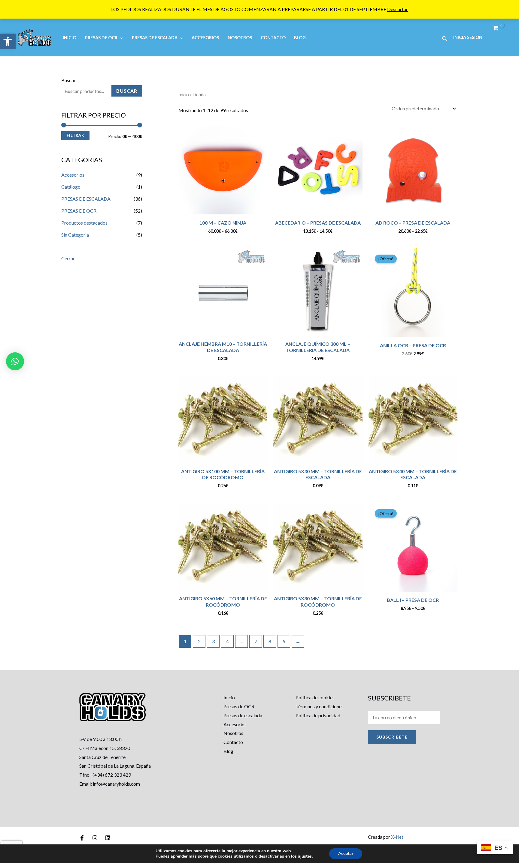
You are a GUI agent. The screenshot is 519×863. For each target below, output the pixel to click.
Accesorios (205, 37)
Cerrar (68, 258)
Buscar (68, 80)
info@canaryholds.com (116, 784)
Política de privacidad (318, 715)
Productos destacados (84, 222)
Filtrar (75, 135)
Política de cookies (315, 697)
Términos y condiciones (320, 706)
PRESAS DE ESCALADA (155, 37)
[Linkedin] (108, 838)
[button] (8, 41)
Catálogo (70, 187)
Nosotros (240, 37)
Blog (300, 37)
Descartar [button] (397, 9)
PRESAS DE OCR (101, 37)
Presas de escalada (242, 715)
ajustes (305, 856)
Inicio (69, 37)
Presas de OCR (238, 706)
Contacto (273, 37)
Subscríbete (392, 736)
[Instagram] (95, 838)
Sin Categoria (75, 234)
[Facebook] (82, 838)
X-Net (397, 837)
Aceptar (345, 853)
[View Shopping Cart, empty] (495, 28)
